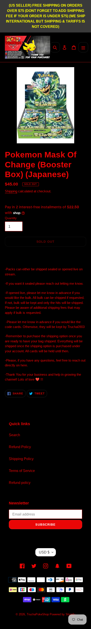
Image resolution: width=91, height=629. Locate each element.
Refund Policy (20, 447)
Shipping (11, 191)
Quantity (11, 218)
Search (14, 435)
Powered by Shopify (62, 614)
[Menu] (83, 47)
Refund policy (19, 483)
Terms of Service (22, 471)
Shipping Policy (21, 459)
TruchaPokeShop (38, 614)
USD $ (44, 552)
